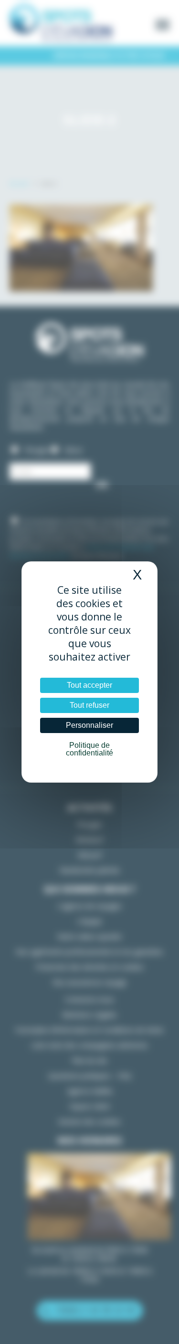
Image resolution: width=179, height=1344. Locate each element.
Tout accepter (89, 685)
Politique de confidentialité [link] (89, 749)
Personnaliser (89, 725)
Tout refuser (89, 705)
